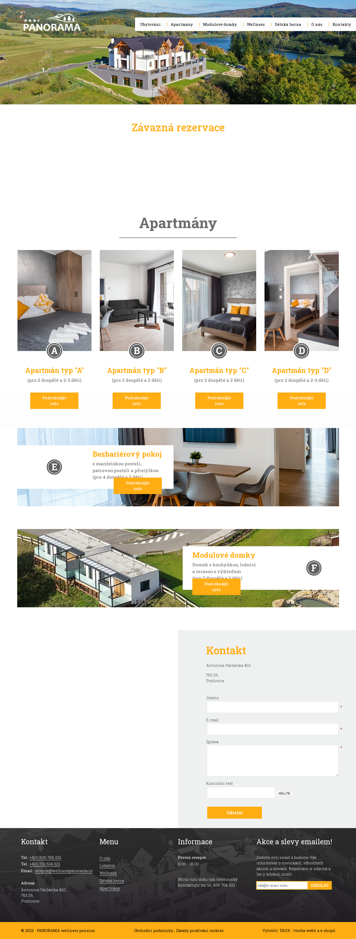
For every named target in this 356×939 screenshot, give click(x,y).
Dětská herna (112, 880)
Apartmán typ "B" (137, 367)
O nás (105, 858)
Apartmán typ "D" (302, 367)
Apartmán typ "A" (54, 367)
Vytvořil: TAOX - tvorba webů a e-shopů (298, 930)
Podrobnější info (54, 400)
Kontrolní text (219, 783)
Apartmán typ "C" (219, 367)
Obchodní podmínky (153, 930)
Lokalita (107, 865)
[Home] (52, 23)
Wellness (108, 873)
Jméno (212, 697)
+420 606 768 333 (45, 857)
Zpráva (212, 741)
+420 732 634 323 (45, 863)
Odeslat (320, 885)
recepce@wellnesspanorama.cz (63, 870)
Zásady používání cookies (200, 930)
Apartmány (110, 888)
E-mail (212, 719)
